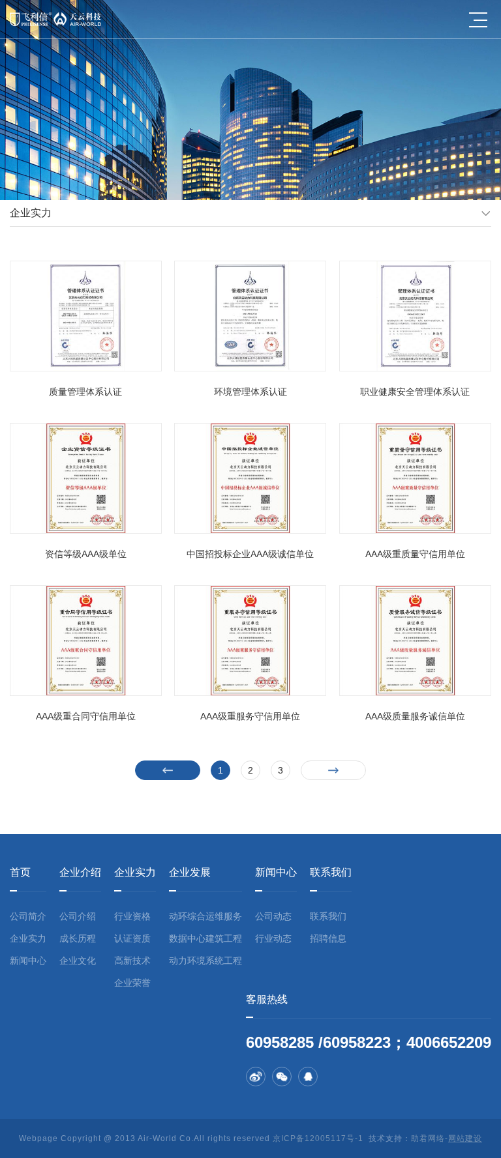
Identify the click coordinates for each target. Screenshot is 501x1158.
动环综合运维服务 (205, 916)
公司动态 (273, 916)
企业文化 (77, 960)
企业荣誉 (132, 982)
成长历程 (77, 938)
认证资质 (132, 938)
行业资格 (132, 916)
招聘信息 (328, 938)
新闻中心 (28, 960)
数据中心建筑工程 (205, 938)
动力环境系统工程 (205, 960)
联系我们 (328, 916)
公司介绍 (77, 916)
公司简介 (28, 916)
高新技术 (132, 960)
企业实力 (28, 938)
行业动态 (273, 938)
